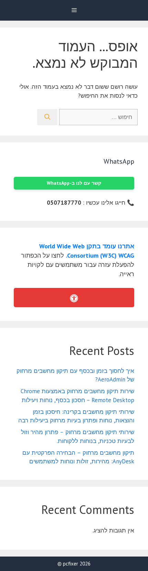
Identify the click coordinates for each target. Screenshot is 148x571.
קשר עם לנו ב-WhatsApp (74, 183)
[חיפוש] (47, 117)
